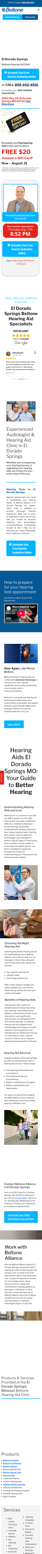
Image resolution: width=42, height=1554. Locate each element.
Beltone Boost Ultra (12, 1472)
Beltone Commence (12, 1463)
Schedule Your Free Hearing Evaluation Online (21, 74)
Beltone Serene (10, 1466)
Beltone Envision (11, 1460)
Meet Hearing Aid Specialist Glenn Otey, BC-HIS (20, 217)
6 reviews (25, 339)
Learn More (14, 724)
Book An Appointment (12, 17)
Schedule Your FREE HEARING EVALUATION (21, 1217)
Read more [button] (10, 373)
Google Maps (21, 1198)
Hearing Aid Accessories (14, 1484)
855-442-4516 (26, 85)
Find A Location (30, 17)
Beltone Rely (9, 1475)
